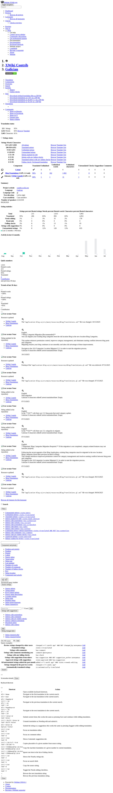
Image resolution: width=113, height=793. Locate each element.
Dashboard (9, 11)
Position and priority (12, 549)
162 (50, 173)
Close (16, 678)
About (12, 52)
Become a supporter (17, 50)
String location (10, 573)
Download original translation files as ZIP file (25, 96)
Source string (9, 557)
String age (8, 561)
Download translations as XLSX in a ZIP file (25, 102)
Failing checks (15, 92)
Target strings (10, 590)
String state (9, 598)
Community (9, 109)
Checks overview (16, 23)
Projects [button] (8, 13)
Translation (9, 80)
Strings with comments (13, 617)
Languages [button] (9, 17)
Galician (11, 69)
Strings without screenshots (14, 621)
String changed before (13, 637)
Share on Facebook (16, 113)
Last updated (9, 563)
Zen (64, 145)
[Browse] (2, 170)
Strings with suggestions (13, 615)
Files (7, 94)
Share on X (14, 115)
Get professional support (18, 38)
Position (8, 551)
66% (34, 177)
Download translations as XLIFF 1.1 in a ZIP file (27, 100)
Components (9, 82)
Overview (8, 84)
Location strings (10, 596)
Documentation (15, 42)
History (12, 90)
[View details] (23, 320)
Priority (7, 553)
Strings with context (12, 625)
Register (8, 27)
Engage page (14, 117)
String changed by (11, 604)
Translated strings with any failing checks (36, 160)
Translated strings (28, 147)
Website (12, 54)
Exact (26, 608)
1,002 (64, 173)
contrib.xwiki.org (23, 188)
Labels (7, 555)
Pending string (10, 600)
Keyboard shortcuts (16, 44)
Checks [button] (7, 21)
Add (31, 608)
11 (63, 177)
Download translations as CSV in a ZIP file (25, 98)
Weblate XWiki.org (10, 2)
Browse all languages (17, 19)
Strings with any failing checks (32, 157)
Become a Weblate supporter (15, 790)
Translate (26, 131)
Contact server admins (17, 34)
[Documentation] (1, 138)
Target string (9, 559)
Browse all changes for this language (13, 500)
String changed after (12, 635)
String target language (13, 602)
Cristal (17, 170)
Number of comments (12, 567)
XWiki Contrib (16, 65)
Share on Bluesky (16, 111)
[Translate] (2, 173)
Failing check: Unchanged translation (35, 162)
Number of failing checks (14, 569)
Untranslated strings (28, 152)
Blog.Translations (12, 173)
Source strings (10, 588)
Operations (9, 104)
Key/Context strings (12, 592)
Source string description (14, 594)
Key (6, 571)
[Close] (2, 674)
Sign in (7, 29)
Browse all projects (16, 15)
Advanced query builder (9, 582)
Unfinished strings (28, 150)
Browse (20, 131)
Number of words (11, 565)
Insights (8, 88)
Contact (8, 786)
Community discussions (18, 36)
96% (34, 173)
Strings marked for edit (30, 155)
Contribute (13, 48)
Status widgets (15, 119)
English (24, 333)
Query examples (6, 643)
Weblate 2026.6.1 (20, 782)
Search (7, 86)
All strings (25, 145)
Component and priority (13, 575)
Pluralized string (11, 623)
